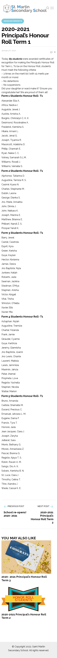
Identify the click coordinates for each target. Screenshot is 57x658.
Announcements (13, 21)
